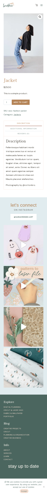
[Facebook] (8, 473)
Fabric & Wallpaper (13, 413)
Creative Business (12, 438)
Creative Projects (12, 428)
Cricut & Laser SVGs (13, 410)
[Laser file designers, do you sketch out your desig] (23, 286)
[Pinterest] (11, 473)
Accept (24, 491)
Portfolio (9, 416)
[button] (40, 16)
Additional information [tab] (23, 129)
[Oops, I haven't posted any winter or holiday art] (23, 368)
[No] (43, 486)
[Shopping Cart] (37, 5)
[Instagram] (5, 473)
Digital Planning (12, 407)
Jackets (17, 114)
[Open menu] (41, 5)
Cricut (7, 432)
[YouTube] (14, 473)
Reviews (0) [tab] (24, 133)
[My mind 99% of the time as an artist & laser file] (23, 327)
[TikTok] (17, 473)
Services (8, 453)
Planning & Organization (16, 435)
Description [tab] (23, 123)
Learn (6, 456)
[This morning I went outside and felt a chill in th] (23, 245)
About (7, 450)
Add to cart (21, 102)
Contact (8, 459)
